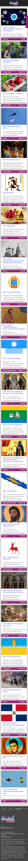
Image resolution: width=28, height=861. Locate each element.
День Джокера (8, 193)
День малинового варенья (12, 93)
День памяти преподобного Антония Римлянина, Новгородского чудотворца (13, 459)
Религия (22, 271)
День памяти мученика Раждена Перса (11, 525)
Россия (5, 138)
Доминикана (6, 735)
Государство (21, 735)
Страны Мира (7, 72)
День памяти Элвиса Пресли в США (14, 757)
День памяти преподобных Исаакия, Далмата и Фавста (13, 591)
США (4, 768)
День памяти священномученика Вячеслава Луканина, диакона (14, 327)
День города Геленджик (12, 358)
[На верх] (2, 808)
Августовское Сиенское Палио (12, 690)
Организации (5, 810)
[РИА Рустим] (8, 819)
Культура (22, 701)
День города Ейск (9, 491)
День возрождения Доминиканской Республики (13, 725)
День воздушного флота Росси (12, 127)
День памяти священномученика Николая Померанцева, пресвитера (13, 260)
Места (13, 810)
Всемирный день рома (11, 159)
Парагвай (6, 635)
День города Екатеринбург (13, 425)
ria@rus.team (8, 837)
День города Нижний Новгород (11, 558)
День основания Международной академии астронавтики (13, 29)
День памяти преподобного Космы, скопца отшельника (13, 392)
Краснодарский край (9, 370)
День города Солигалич (12, 656)
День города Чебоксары (12, 292)
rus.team (20, 853)
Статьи (18, 810)
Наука (23, 39)
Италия (5, 701)
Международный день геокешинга (11, 61)
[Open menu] (2, 3)
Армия (23, 801)
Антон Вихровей (9, 226)
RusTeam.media (9, 832)
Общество (22, 72)
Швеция (5, 39)
